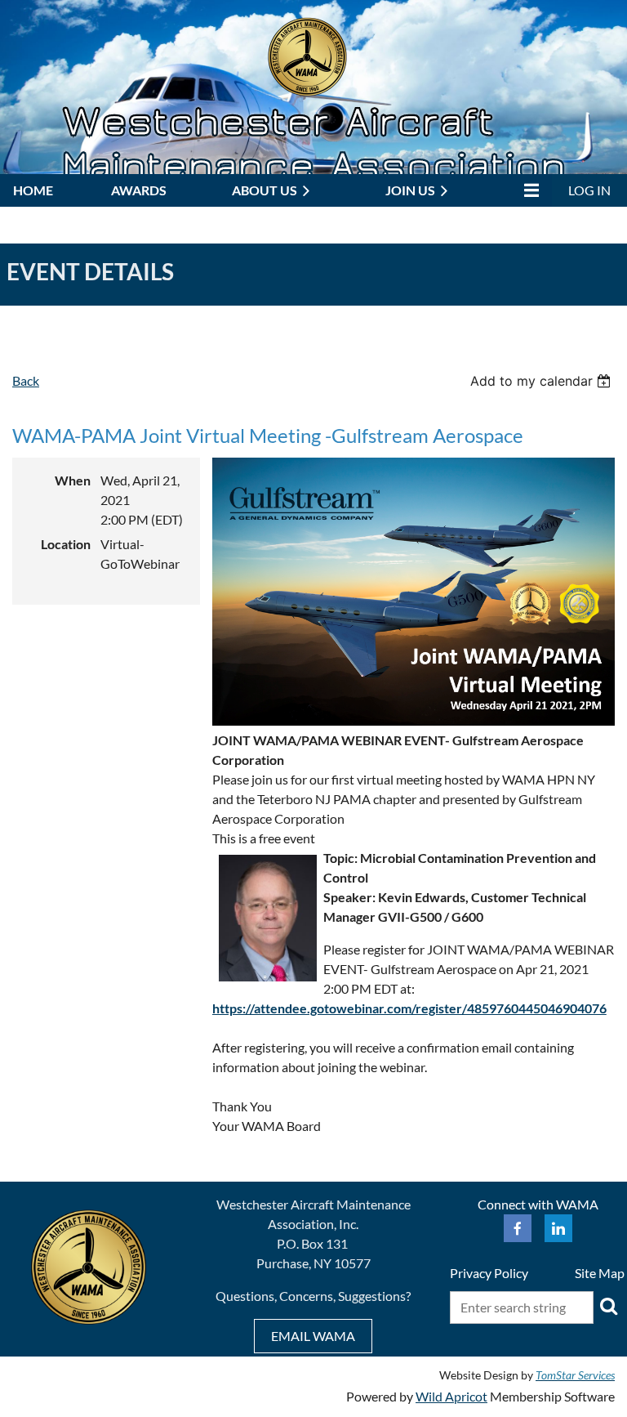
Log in (589, 190)
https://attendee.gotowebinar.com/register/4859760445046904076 (409, 1008)
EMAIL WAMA (313, 1335)
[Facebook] (517, 1228)
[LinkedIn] (558, 1228)
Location (66, 544)
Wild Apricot (451, 1396)
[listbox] (542, 381)
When (73, 480)
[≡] (527, 190)
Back (25, 380)
